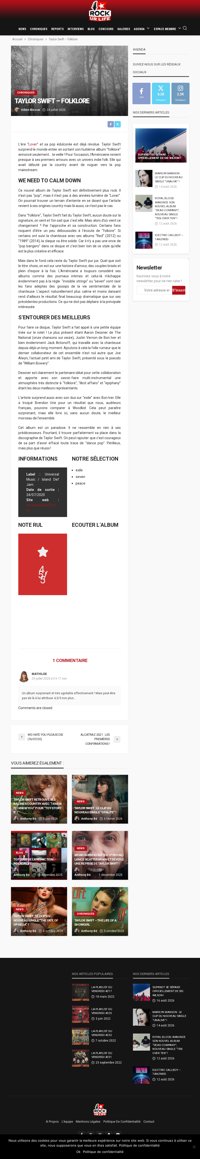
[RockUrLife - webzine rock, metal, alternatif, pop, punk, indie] (100, 11)
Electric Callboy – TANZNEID (169, 237)
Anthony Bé (28, 818)
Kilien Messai (30, 110)
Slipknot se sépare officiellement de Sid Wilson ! (159, 156)
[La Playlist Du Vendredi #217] (80, 992)
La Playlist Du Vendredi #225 (101, 1011)
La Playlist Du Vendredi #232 (101, 1033)
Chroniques (38, 29)
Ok (78, 1152)
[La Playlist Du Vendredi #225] (80, 1014)
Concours (106, 29)
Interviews (76, 29)
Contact (148, 1121)
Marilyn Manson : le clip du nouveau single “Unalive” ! (168, 177)
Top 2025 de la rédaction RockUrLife (33, 861)
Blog (91, 29)
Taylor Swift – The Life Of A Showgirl (95, 922)
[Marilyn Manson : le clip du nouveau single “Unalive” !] (143, 178)
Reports (57, 29)
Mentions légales (88, 1121)
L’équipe (67, 1121)
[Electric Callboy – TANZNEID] (143, 240)
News (22, 29)
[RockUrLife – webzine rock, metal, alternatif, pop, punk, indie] (100, 1109)
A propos (52, 1121)
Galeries (123, 29)
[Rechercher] (185, 28)
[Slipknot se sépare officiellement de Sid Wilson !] (161, 145)
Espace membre (165, 29)
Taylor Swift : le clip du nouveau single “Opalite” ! (95, 810)
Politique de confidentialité (121, 1121)
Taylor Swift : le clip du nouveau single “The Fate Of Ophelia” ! (35, 920)
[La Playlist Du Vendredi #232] (80, 1036)
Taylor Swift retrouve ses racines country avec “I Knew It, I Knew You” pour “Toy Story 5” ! (37, 805)
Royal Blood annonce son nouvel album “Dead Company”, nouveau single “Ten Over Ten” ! (167, 208)
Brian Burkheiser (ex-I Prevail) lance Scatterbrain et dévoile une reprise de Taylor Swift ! (99, 859)
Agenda (139, 29)
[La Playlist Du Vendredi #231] (80, 1058)
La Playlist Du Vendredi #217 (101, 989)
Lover (33, 144)
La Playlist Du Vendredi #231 (101, 1055)
